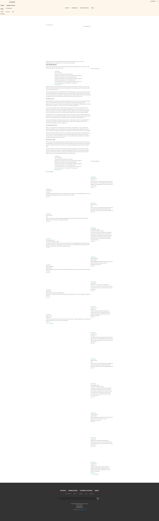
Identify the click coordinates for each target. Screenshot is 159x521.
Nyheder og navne (84, 7)
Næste (52, 323)
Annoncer (8, 11)
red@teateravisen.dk (81, 509)
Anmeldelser (12, 2)
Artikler (2, 5)
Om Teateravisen (9, 8)
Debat (2, 9)
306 (50, 323)
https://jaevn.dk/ (58, 84)
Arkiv (13, 11)
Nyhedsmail (3, 13)
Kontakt (2, 11)
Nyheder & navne (11, 5)
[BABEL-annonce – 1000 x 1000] (102, 44)
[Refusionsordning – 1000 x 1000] (102, 67)
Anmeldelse (48, 189)
